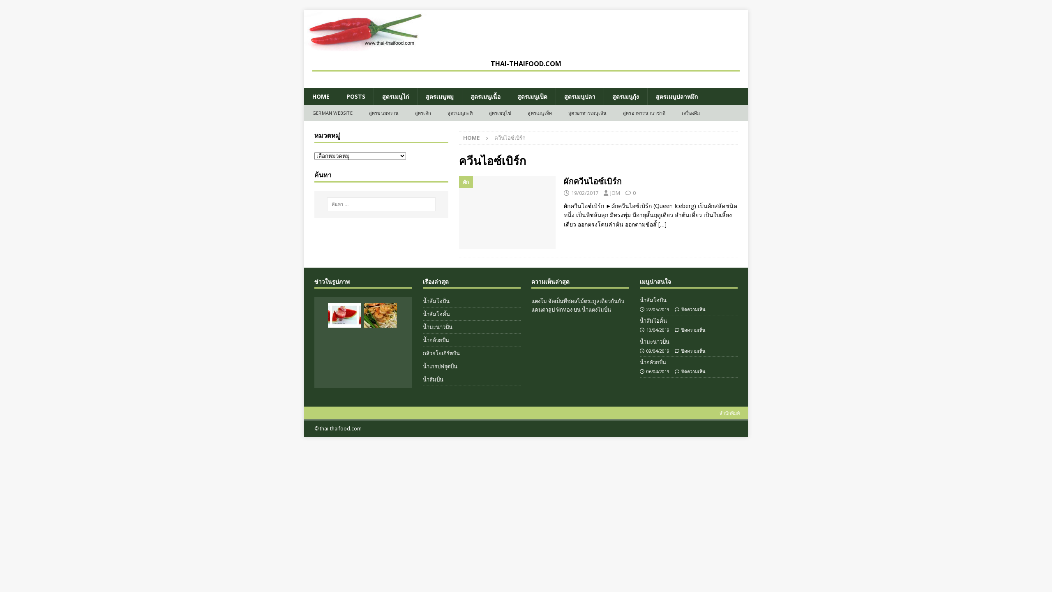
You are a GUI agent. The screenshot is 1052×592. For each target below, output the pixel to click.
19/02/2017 (584, 193)
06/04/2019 (657, 371)
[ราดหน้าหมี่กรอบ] (344, 342)
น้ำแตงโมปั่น (596, 309)
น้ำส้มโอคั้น (436, 314)
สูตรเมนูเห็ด (540, 113)
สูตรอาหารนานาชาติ (644, 113)
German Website (332, 113)
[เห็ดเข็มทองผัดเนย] (380, 342)
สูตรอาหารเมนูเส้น (587, 113)
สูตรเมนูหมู (440, 96)
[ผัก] (507, 212)
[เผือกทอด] (380, 369)
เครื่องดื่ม (691, 113)
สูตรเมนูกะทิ (460, 113)
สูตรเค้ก (423, 113)
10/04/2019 (657, 330)
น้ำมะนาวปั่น (437, 327)
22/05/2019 (657, 309)
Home (321, 96)
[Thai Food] (365, 47)
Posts (355, 96)
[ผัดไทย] (380, 315)
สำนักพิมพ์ (730, 413)
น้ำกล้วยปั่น (436, 340)
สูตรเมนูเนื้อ (486, 96)
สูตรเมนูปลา (579, 96)
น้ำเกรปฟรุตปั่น (440, 366)
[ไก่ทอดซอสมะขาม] (344, 369)
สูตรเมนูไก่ (395, 96)
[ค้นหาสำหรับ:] (381, 204)
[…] (662, 224)
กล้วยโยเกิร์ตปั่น (441, 353)
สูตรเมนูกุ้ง (625, 96)
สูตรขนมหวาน (384, 113)
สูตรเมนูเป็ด (532, 96)
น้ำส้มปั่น (433, 379)
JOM (615, 193)
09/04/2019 (657, 351)
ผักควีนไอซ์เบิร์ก (593, 181)
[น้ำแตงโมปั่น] (344, 315)
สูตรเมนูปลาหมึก (677, 96)
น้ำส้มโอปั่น (436, 301)
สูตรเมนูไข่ (500, 113)
